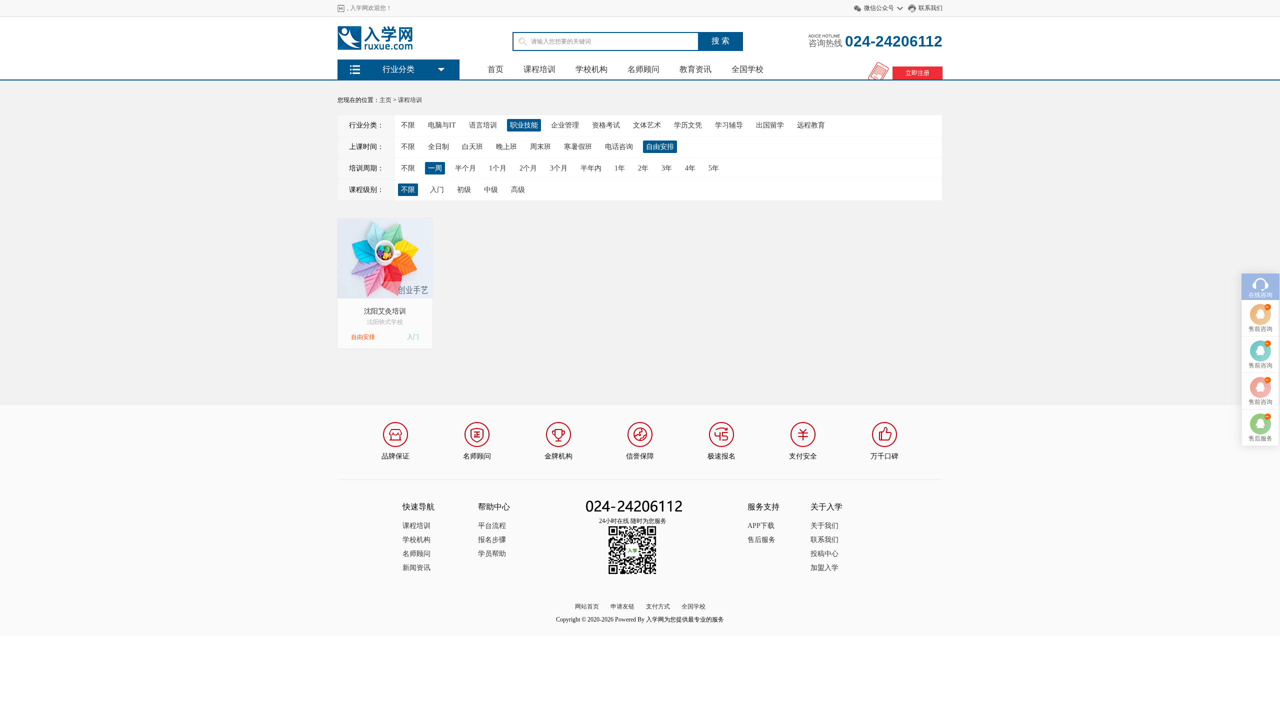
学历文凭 (688, 125)
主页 (386, 100)
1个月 (497, 168)
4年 (690, 168)
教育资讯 (696, 69)
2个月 (528, 168)
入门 (437, 190)
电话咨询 (619, 146)
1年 (619, 168)
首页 (496, 69)
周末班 (540, 146)
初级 (464, 190)
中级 (491, 190)
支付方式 (658, 606)
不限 (408, 125)
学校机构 (592, 69)
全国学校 (748, 69)
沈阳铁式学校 (385, 322)
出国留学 (770, 125)
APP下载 (761, 526)
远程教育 (811, 125)
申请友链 (622, 606)
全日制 (438, 146)
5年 (713, 168)
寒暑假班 (578, 146)
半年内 (591, 168)
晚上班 (506, 146)
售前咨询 (1260, 329)
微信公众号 (879, 8)
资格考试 (606, 125)
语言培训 (483, 125)
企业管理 (565, 125)
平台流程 (492, 526)
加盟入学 (824, 568)
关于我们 (824, 526)
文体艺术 (647, 125)
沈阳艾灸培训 (385, 311)
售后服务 (762, 540)
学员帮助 (492, 554)
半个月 (465, 168)
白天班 (472, 146)
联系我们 (930, 8)
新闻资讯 (416, 568)
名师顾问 (644, 69)
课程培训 (540, 69)
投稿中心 (824, 554)
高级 (518, 190)
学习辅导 (729, 125)
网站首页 (587, 606)
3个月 (559, 168)
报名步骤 (492, 540)
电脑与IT (442, 125)
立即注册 (918, 73)
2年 (643, 168)
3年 (667, 168)
